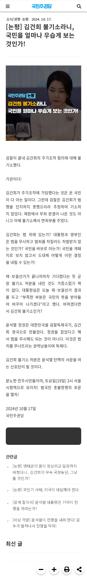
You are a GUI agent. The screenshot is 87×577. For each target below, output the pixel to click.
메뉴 (8, 6)
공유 (79, 569)
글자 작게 (41, 569)
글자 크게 (54, 569)
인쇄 (67, 569)
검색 (79, 6)
